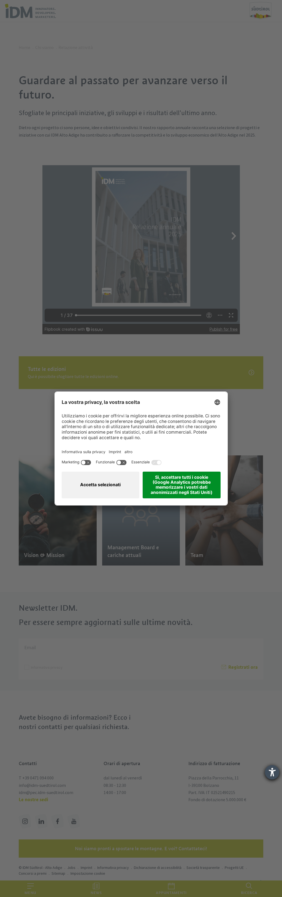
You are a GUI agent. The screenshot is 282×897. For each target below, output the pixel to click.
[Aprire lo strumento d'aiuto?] (272, 772)
